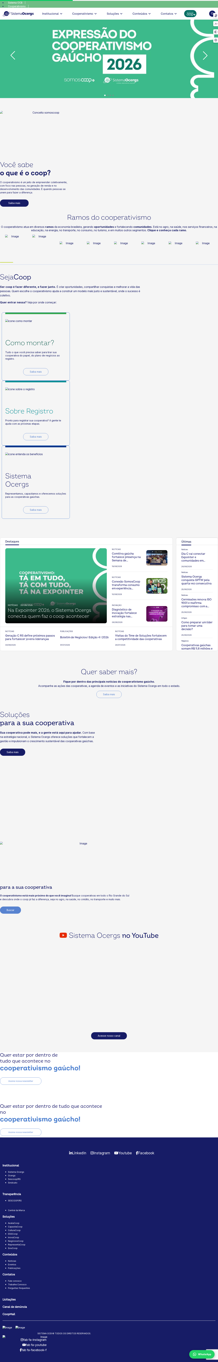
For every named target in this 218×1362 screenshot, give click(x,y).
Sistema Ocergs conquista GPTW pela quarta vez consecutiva (196, 580)
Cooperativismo (17, 6)
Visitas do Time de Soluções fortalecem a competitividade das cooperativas (140, 637)
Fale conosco (15, 1281)
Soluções (113, 14)
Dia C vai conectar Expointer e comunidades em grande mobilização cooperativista (194, 557)
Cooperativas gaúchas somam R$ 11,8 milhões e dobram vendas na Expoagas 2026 (197, 649)
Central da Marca (16, 1210)
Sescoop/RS (14, 1179)
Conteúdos (140, 14)
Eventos (12, 1264)
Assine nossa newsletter (20, 1081)
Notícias (12, 1261)
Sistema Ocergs (16, 1172)
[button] (105, 95)
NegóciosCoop (16, 1241)
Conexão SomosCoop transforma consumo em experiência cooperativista (126, 585)
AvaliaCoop (13, 1223)
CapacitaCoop (15, 1226)
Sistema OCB (15, 2)
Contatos (167, 14)
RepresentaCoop (16, 1244)
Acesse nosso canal (109, 1035)
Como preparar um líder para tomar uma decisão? (197, 626)
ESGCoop (13, 1234)
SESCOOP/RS (15, 1200)
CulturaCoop (14, 1230)
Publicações (14, 1268)
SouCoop (13, 1248)
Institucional (50, 14)
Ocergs (11, 1175)
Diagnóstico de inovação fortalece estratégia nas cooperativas (124, 613)
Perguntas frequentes (19, 1288)
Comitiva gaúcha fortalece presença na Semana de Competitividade (126, 557)
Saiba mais (14, 203)
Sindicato (12, 1182)
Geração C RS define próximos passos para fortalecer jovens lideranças (30, 637)
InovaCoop (13, 1237)
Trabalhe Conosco (17, 1284)
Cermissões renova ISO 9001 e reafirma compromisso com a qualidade (196, 603)
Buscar (10, 910)
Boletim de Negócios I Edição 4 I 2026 (84, 637)
